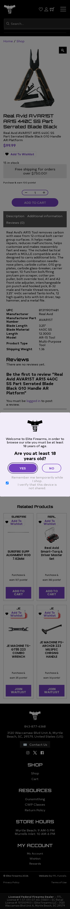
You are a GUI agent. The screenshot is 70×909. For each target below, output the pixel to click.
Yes (22, 468)
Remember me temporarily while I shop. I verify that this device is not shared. (37, 482)
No (51, 468)
